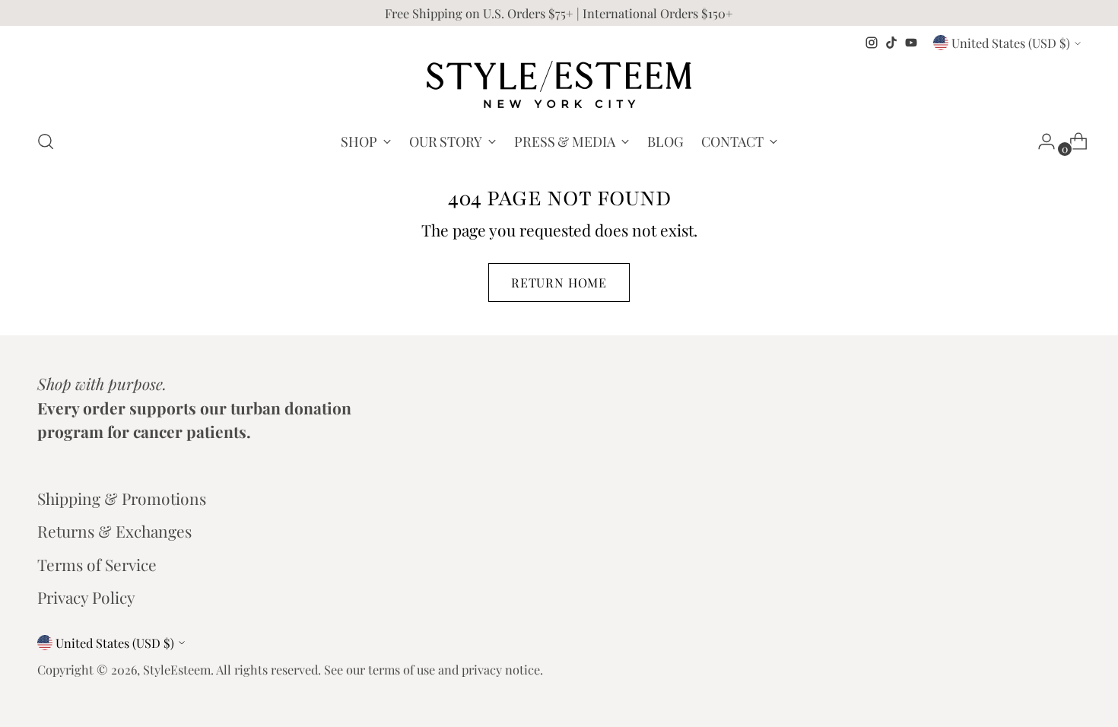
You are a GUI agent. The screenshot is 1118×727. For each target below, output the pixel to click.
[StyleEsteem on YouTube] (911, 42)
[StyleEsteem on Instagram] (871, 42)
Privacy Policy (86, 597)
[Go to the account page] (1040, 141)
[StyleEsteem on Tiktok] (891, 42)
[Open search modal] (45, 141)
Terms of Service (97, 564)
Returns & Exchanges (114, 530)
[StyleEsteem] (559, 84)
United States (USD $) (1010, 42)
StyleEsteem (177, 669)
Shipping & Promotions (121, 498)
